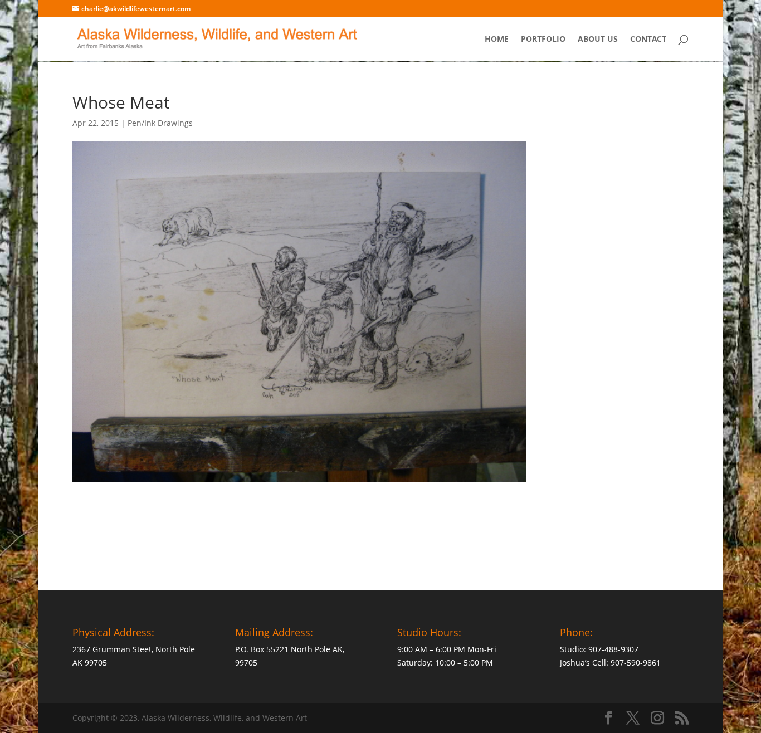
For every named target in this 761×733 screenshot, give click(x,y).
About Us (598, 39)
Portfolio (543, 39)
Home (497, 39)
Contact (648, 39)
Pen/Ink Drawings (160, 123)
